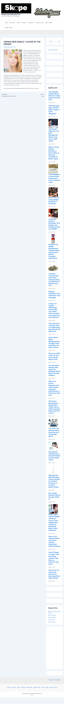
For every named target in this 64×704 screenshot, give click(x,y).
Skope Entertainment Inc (10, 14)
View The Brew (51, 622)
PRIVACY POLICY (53, 687)
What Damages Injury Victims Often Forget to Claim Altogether (54, 110)
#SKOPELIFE (29, 687)
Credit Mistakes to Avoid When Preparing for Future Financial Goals (54, 178)
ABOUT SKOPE (45, 687)
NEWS (18, 687)
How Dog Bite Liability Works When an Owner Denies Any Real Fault (54, 96)
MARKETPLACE (36, 687)
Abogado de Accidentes (54, 679)
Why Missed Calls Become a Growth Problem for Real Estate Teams (54, 456)
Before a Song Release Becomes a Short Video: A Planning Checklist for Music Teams (53, 153)
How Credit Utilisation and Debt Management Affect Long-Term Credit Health (53, 135)
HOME (8, 687)
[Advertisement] (56, 647)
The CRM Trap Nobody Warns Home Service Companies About (53, 432)
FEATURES (13, 687)
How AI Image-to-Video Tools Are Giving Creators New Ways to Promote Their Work (53, 558)
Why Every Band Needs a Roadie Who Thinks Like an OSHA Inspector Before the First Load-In (54, 407)
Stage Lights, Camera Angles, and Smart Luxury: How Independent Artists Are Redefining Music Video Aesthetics (54, 522)
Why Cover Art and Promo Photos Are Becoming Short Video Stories (54, 574)
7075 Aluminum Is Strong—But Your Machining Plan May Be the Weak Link (54, 327)
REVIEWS (23, 687)
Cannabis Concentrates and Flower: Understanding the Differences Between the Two (54, 279)
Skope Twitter (51, 619)
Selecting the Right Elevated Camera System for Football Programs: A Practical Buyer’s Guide (54, 481)
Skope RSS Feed (52, 617)
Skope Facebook (52, 615)
